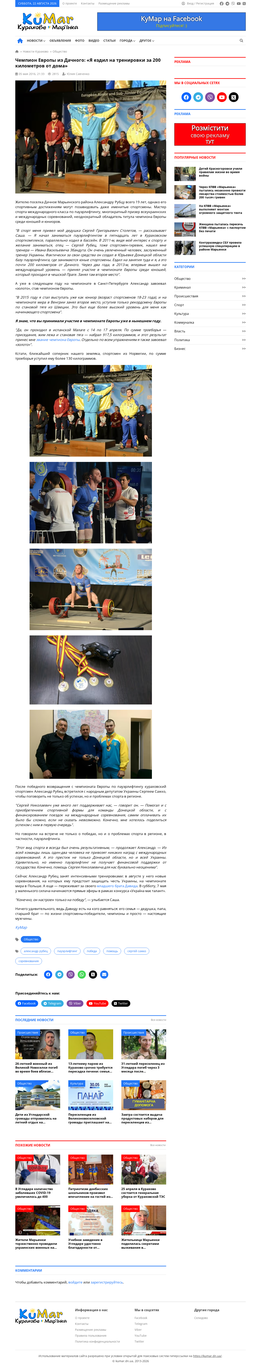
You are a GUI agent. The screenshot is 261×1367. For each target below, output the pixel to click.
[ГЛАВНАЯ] (20, 40)
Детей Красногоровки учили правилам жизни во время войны (220, 172)
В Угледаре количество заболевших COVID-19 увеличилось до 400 (34, 1193)
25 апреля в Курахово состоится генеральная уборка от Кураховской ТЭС (143, 1193)
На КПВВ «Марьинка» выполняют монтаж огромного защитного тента (220, 209)
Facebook (141, 1318)
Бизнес (210, 348)
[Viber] (70, 974)
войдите (75, 1282)
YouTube (141, 1335)
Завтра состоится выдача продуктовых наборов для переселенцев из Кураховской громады (142, 1118)
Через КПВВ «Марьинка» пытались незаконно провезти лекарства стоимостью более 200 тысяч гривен (222, 192)
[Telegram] (59, 974)
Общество (31, 939)
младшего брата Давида (117, 885)
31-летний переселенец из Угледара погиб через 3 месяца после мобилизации (143, 1067)
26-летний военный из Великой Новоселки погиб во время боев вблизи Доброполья (36, 1067)
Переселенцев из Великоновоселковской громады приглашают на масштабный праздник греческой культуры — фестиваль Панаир (88, 1118)
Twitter (139, 1341)
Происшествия (27, 1032)
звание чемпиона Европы (58, 339)
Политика (210, 340)
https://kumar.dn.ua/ (207, 1356)
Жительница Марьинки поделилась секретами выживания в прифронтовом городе (140, 1243)
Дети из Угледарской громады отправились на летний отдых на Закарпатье (35, 1118)
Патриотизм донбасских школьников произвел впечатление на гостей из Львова (89, 1193)
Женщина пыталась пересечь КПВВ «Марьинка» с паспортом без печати (222, 227)
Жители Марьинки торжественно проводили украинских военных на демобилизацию (36, 1243)
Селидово (201, 1318)
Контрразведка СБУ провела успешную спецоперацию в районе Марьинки (220, 246)
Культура (76, 1083)
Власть (210, 331)
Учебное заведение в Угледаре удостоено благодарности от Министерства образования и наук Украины (85, 1243)
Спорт (210, 305)
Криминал (210, 287)
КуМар (21, 927)
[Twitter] (93, 974)
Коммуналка (210, 322)
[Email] (104, 974)
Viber (138, 1330)
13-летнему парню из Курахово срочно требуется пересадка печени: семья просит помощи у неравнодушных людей (90, 1067)
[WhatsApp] (82, 974)
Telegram (141, 1324)
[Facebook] (48, 974)
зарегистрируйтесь (107, 1282)
